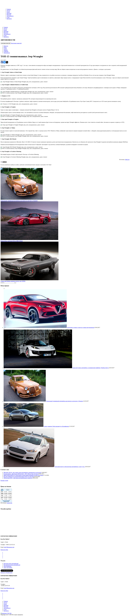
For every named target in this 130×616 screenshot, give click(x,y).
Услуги (8, 10)
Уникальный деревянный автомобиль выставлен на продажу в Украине (19, 200)
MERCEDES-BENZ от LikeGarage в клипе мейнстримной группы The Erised (23, 475)
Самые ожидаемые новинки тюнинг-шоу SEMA (13, 281)
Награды (9, 14)
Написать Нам (4, 549)
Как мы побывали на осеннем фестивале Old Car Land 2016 (19, 476)
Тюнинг (6, 50)
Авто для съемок (8, 567)
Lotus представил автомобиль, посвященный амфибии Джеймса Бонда (90, 367)
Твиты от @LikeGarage (6, 572)
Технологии (7, 52)
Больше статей (4, 480)
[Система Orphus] (4, 162)
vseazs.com (9, 503)
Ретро (5, 47)
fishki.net (127, 159)
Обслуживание (7, 566)
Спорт (5, 48)
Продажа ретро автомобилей (11, 563)
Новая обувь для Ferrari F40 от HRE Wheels (12, 241)
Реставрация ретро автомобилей (12, 565)
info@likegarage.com (9, 547)
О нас (8, 17)
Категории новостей (16, 43)
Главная (9, 9)
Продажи (9, 13)
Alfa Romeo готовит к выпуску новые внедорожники (80, 327)
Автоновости (10, 16)
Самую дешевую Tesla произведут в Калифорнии (56, 426)
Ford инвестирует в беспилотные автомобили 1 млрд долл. (70, 466)
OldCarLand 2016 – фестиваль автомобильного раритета (18, 478)
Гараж (8, 12)
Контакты (9, 18)
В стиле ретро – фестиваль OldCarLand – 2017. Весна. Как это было (21, 474)
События (6, 51)
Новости (6, 46)
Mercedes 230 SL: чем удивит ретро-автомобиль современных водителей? (22, 472)
